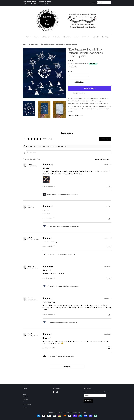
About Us (25, 402)
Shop (36, 37)
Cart (93, 3)
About (45, 37)
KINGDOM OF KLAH (63, 412)
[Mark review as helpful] (109, 186)
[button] (53, 139)
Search (24, 392)
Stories (56, 37)
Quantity (71, 72)
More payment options (79, 93)
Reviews (105, 37)
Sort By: (97, 159)
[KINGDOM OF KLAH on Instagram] (57, 392)
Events (76, 37)
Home (27, 37)
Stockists (66, 37)
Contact (86, 37)
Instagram (25, 399)
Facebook (25, 397)
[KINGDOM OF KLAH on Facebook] (54, 392)
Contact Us (25, 407)
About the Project (27, 404)
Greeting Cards (33, 44)
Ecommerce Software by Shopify (78, 412)
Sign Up (96, 37)
